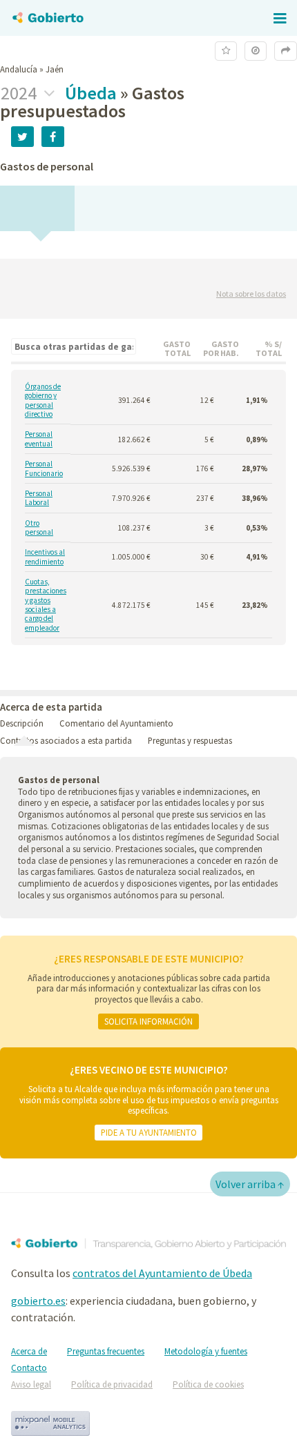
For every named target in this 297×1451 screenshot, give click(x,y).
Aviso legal (31, 1384)
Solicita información (148, 1021)
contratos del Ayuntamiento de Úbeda (162, 1273)
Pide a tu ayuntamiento (149, 1132)
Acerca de (29, 1351)
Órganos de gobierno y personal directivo (43, 400)
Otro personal (39, 528)
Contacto (29, 1368)
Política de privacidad (112, 1384)
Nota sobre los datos (251, 293)
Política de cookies (208, 1384)
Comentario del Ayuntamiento (116, 723)
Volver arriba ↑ (250, 1184)
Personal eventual (38, 439)
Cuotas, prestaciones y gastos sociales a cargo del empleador (45, 605)
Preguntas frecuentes (105, 1351)
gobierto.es (38, 1300)
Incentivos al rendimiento (45, 557)
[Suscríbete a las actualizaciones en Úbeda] (226, 50)
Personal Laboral (38, 498)
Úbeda (91, 92)
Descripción (22, 723)
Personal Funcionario (44, 468)
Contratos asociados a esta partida (66, 740)
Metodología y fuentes (205, 1351)
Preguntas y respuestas (190, 740)
